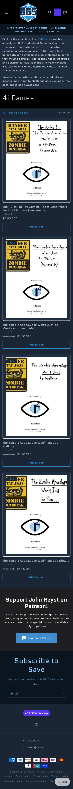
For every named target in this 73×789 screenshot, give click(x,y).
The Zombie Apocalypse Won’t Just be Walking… (30, 444)
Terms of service (59, 776)
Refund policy (23, 776)
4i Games (46, 39)
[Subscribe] (62, 694)
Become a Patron (39, 638)
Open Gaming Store (28, 772)
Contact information (36, 781)
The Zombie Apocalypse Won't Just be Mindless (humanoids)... (30, 326)
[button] (7, 12)
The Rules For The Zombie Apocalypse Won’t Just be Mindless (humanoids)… (35, 208)
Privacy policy (41, 776)
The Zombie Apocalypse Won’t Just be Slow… (36, 560)
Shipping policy (14, 781)
